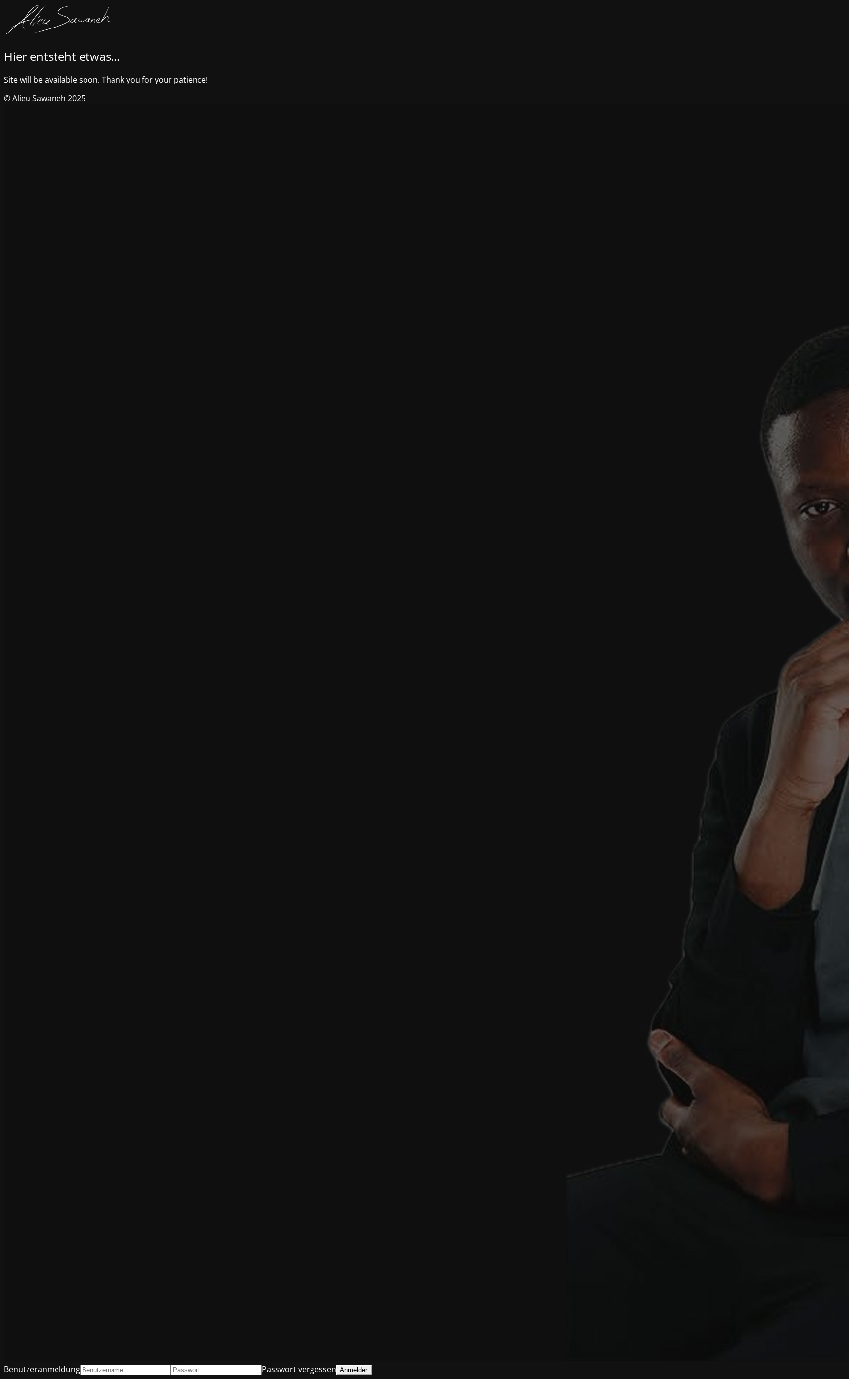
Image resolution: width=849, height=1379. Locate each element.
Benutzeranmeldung (42, 1369)
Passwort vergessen (299, 1369)
